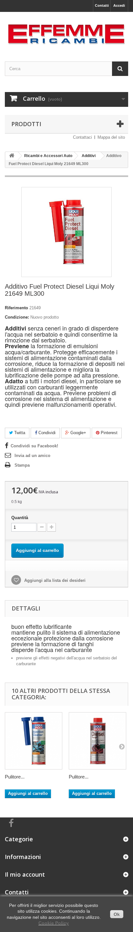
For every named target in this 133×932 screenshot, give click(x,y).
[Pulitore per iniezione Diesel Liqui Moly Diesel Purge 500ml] (97, 740)
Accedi (119, 5)
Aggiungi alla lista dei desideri (54, 580)
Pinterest (108, 432)
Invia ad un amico (32, 455)
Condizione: (17, 317)
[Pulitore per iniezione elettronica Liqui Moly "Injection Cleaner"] (33, 740)
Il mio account (25, 874)
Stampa (22, 465)
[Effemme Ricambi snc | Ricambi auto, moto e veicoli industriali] (66, 31)
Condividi (46, 432)
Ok (117, 914)
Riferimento (16, 307)
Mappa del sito (111, 137)
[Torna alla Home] (11, 156)
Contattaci (82, 137)
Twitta (19, 432)
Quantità (19, 517)
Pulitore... (15, 776)
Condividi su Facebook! (34, 445)
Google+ (77, 432)
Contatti (102, 5)
